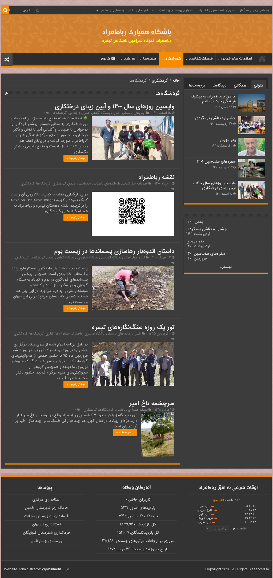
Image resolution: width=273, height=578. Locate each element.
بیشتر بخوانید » (76, 158)
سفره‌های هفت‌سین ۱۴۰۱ (216, 162)
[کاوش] (5, 10)
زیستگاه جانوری (89, 257)
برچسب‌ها (197, 85)
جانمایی (85, 183)
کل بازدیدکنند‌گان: (144, 533)
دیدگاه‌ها (219, 85)
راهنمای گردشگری (65, 183)
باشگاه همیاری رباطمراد (88, 333)
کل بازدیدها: (146, 524)
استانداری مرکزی (46, 500)
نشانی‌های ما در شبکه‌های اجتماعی (126, 10)
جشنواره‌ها (62, 333)
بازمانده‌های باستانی (106, 183)
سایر (50, 257)
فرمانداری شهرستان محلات (46, 516)
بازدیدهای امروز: (141, 508)
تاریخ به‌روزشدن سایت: (149, 549)
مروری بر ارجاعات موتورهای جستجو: (144, 541)
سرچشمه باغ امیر (151, 403)
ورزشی (129, 59)
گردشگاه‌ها (60, 113)
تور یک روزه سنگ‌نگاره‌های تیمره (133, 327)
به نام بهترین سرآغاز (254, 10)
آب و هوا (139, 257)
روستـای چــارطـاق (46, 541)
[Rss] (37, 10)
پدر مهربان (227, 140)
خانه (262, 58)
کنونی (258, 85)
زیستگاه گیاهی (101, 113)
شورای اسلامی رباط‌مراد (217, 10)
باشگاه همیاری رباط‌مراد (136, 33)
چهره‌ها (149, 59)
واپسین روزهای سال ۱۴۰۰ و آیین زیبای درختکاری (114, 107)
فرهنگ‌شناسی (201, 59)
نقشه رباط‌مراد (156, 177)
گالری (105, 59)
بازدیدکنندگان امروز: (141, 516)
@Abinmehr (51, 569)
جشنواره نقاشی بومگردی (215, 118)
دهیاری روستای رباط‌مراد (175, 10)
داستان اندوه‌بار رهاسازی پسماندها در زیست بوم (114, 251)
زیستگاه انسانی (112, 257)
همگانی (240, 85)
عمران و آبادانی (79, 113)
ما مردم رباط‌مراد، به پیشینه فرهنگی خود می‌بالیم (213, 98)
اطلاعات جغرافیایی (236, 59)
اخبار (117, 113)
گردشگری (172, 59)
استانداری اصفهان (46, 524)
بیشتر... (225, 267)
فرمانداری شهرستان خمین (46, 508)
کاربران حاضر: (139, 500)
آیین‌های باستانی (133, 113)
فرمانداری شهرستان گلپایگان (46, 533)
